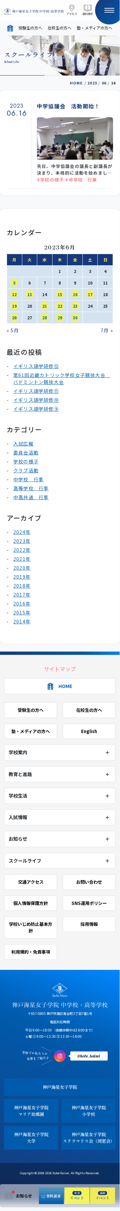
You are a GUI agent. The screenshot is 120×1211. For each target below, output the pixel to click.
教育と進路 (20, 774)
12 (14, 294)
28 (44, 317)
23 (75, 306)
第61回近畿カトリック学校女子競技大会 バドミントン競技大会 (61, 378)
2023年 (22, 541)
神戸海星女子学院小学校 (88, 1110)
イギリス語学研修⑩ (36, 399)
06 (104, 82)
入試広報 (23, 443)
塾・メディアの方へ (94, 27)
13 (29, 294)
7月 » (107, 330)
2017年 (22, 594)
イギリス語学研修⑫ (36, 366)
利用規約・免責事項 (30, 952)
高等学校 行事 (31, 488)
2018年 (22, 585)
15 (60, 294)
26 (14, 317)
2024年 (22, 532)
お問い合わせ (89, 882)
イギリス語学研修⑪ (36, 391)
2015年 (22, 612)
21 (44, 306)
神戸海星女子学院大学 (31, 1137)
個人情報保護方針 (30, 903)
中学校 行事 (28, 479)
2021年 (22, 558)
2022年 (22, 550)
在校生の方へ (59, 27)
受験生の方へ (30, 27)
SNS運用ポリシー (89, 903)
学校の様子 (26, 461)
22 (60, 306)
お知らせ (24, 1195)
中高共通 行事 (31, 497)
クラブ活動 (26, 470)
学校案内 (18, 752)
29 (60, 317)
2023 (92, 82)
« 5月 (13, 330)
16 (75, 294)
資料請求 (87, 14)
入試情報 (18, 817)
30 (75, 317)
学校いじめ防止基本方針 (30, 927)
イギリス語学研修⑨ (36, 408)
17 (90, 294)
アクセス (71, 14)
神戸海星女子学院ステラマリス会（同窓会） (89, 1137)
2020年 (22, 567)
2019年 (22, 576)
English (89, 731)
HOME (76, 82)
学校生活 (18, 795)
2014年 (22, 621)
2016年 (22, 603)
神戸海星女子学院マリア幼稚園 (31, 1110)
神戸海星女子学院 (60, 1087)
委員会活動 (26, 452)
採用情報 (89, 924)
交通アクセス (31, 882)
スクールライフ (25, 860)
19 (14, 306)
